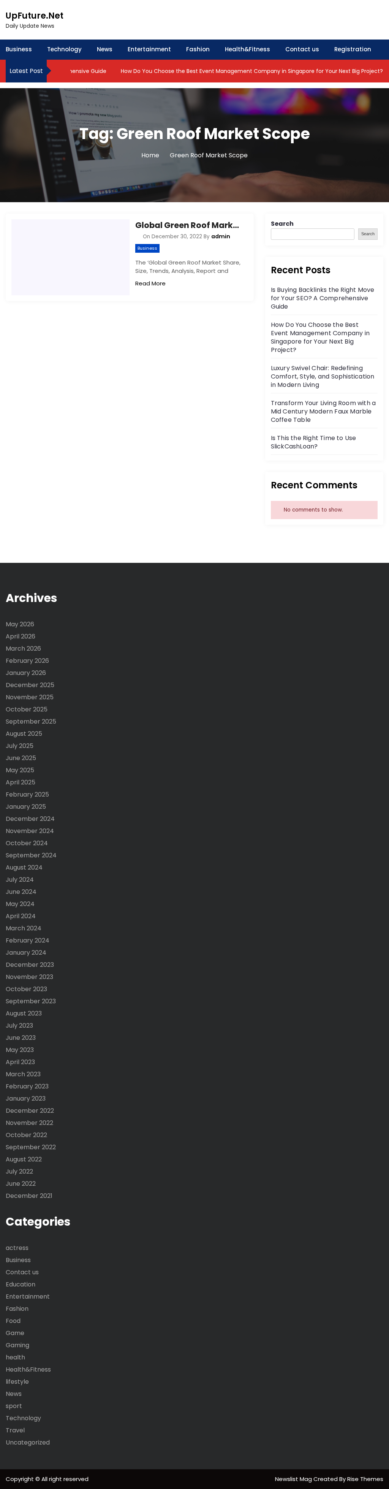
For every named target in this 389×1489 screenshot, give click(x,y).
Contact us (302, 49)
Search (282, 223)
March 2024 (23, 928)
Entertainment (149, 49)
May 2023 (20, 1049)
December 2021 (29, 1195)
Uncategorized (28, 1442)
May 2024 (20, 904)
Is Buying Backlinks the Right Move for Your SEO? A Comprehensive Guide (323, 298)
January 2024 (26, 952)
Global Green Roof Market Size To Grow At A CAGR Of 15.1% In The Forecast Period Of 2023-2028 (188, 225)
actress (17, 1247)
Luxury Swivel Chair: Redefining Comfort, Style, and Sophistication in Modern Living (323, 376)
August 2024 (24, 867)
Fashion (198, 49)
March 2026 (23, 648)
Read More (150, 283)
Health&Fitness (247, 49)
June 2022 (21, 1183)
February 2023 (27, 1086)
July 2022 (19, 1171)
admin (220, 236)
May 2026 (20, 624)
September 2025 (31, 721)
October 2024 (27, 843)
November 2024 (30, 831)
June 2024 (21, 891)
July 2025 (19, 745)
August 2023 (24, 1013)
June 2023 (21, 1037)
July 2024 (20, 879)
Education (20, 1284)
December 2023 (30, 964)
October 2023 (26, 989)
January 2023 (26, 1098)
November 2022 (29, 1122)
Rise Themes (365, 1479)
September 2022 (31, 1147)
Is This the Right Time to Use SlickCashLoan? (313, 442)
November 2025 (30, 697)
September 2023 (31, 1001)
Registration (352, 49)
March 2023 (23, 1074)
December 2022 (30, 1110)
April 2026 (20, 636)
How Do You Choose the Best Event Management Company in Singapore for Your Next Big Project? (236, 71)
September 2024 (31, 855)
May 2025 (20, 770)
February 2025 (27, 794)
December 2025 (30, 685)
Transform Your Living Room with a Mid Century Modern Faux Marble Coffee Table (323, 411)
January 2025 (26, 806)
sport (14, 1406)
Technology (64, 49)
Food (13, 1320)
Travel (15, 1430)
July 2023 (19, 1025)
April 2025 (20, 782)
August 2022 (24, 1159)
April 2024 (21, 916)
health (15, 1357)
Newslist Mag (294, 1479)
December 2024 (30, 818)
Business (19, 49)
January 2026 (26, 672)
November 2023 (29, 977)
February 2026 (27, 660)
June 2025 (21, 758)
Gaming (17, 1345)
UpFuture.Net (34, 16)
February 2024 (27, 940)
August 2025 (24, 733)
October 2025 (26, 709)
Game (15, 1333)
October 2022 (26, 1135)
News (104, 49)
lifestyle (17, 1381)
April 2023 (20, 1062)
